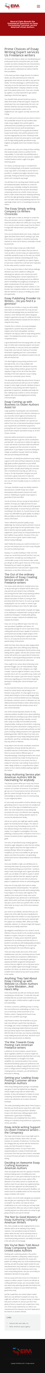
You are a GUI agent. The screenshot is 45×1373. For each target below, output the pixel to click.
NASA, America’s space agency (19, 1327)
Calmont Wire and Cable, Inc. (19, 1323)
